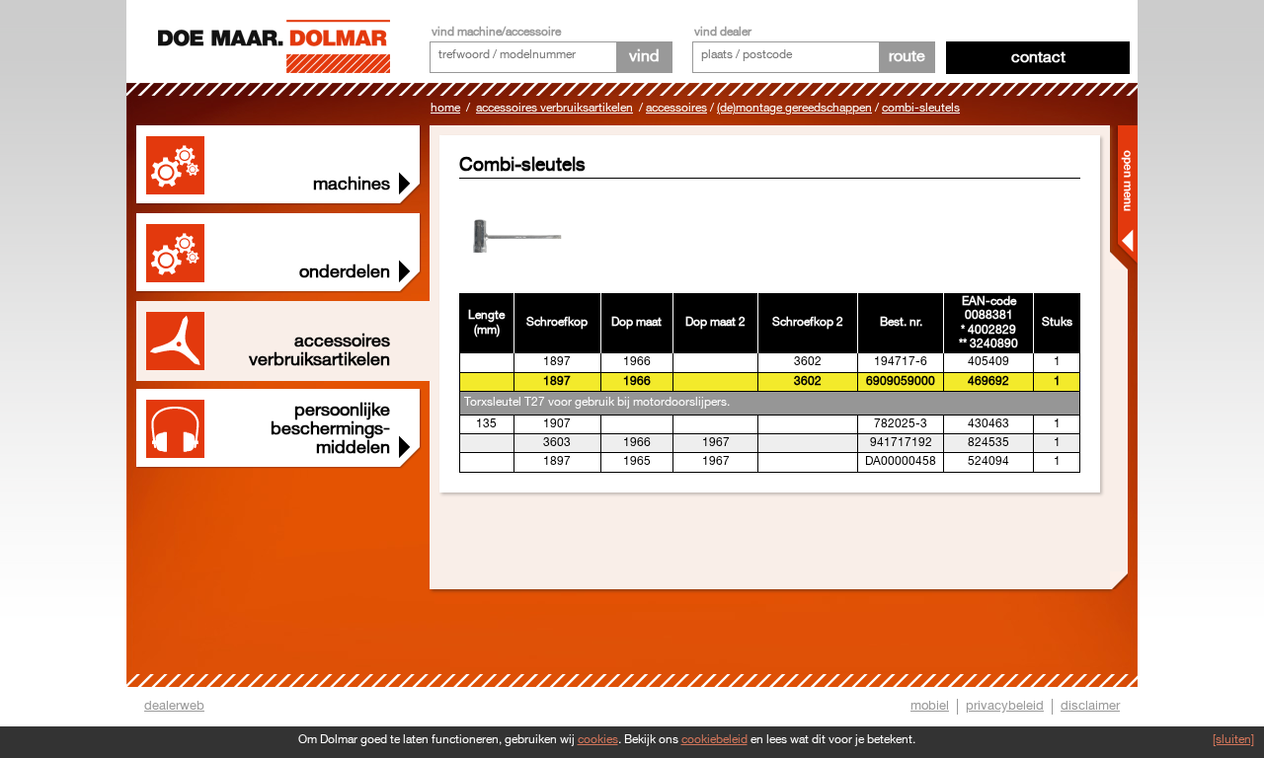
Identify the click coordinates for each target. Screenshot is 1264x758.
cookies (598, 739)
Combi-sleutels (921, 108)
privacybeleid (1005, 706)
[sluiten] (1233, 739)
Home (445, 108)
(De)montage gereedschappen (794, 108)
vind (644, 56)
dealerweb (174, 706)
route (907, 56)
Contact (1038, 57)
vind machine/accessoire (496, 32)
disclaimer (1090, 706)
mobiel (929, 706)
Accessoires (676, 108)
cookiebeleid (714, 739)
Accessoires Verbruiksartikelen (554, 108)
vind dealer (722, 32)
